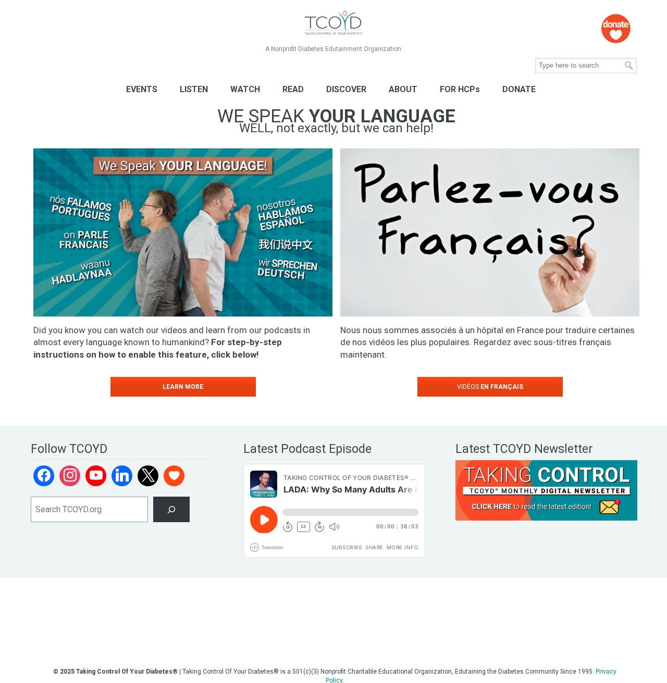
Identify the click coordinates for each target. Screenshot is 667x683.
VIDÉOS (490, 386)
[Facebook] (44, 475)
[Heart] (174, 475)
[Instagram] (70, 475)
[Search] (171, 509)
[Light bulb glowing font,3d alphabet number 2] (489, 232)
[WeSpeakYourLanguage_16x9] (182, 232)
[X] (148, 475)
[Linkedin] (122, 475)
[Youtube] (96, 475)
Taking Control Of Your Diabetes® (333, 23)
